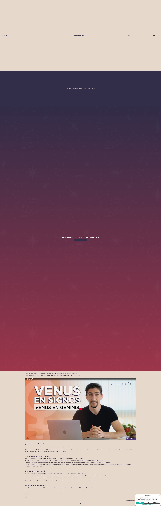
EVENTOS (80, 88)
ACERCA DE (93, 88)
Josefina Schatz (133, 500)
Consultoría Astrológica (68, 490)
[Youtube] (6, 35)
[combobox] (140, 35)
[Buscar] (154, 35)
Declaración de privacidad (150, 504)
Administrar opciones (156, 502)
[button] (159, 495)
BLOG (85, 88)
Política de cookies (144, 504)
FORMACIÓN (68, 88)
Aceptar (140, 502)
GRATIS (89, 88)
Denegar (148, 502)
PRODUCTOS (75, 88)
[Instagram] (2, 35)
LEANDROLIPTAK (80, 35)
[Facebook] (4, 35)
